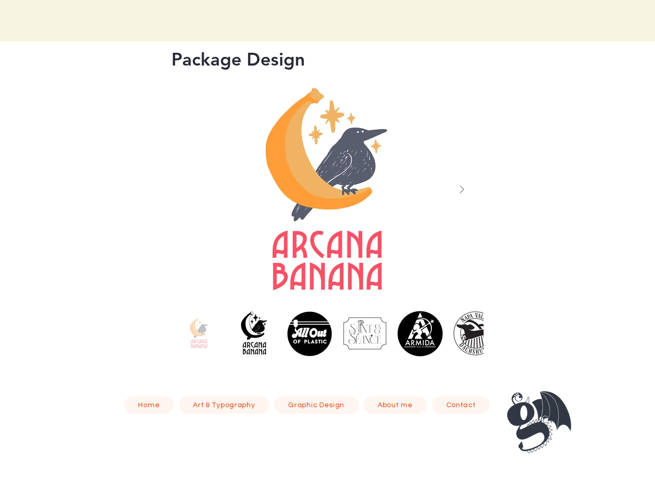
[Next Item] (461, 190)
